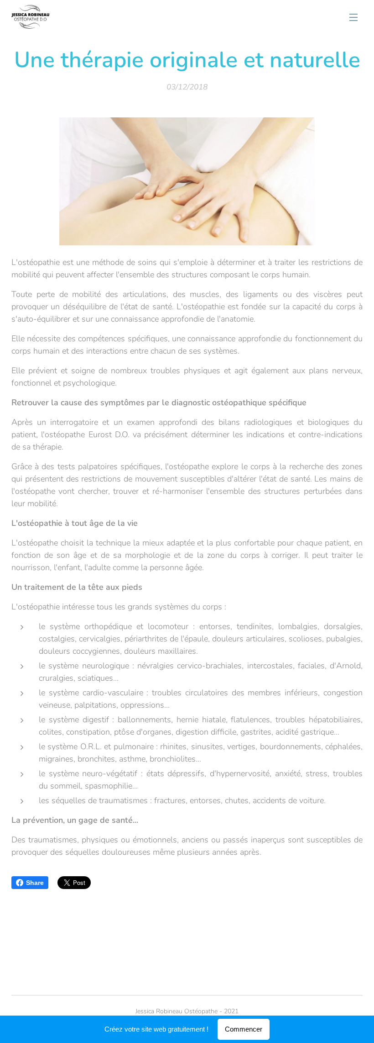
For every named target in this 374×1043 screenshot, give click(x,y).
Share (35, 882)
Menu (353, 17)
